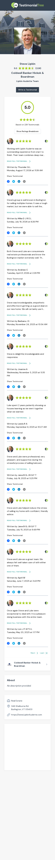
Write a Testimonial (27, 89)
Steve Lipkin (27, 64)
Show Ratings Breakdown (28, 131)
